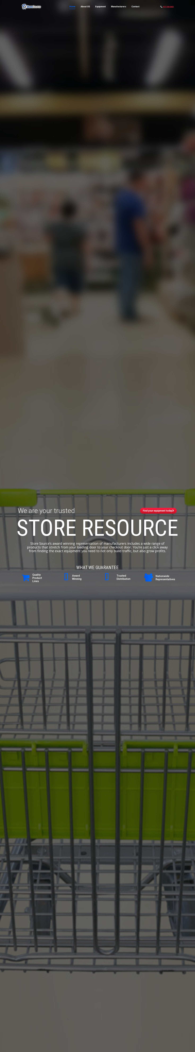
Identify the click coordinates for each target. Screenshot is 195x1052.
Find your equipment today (157, 510)
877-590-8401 (168, 7)
